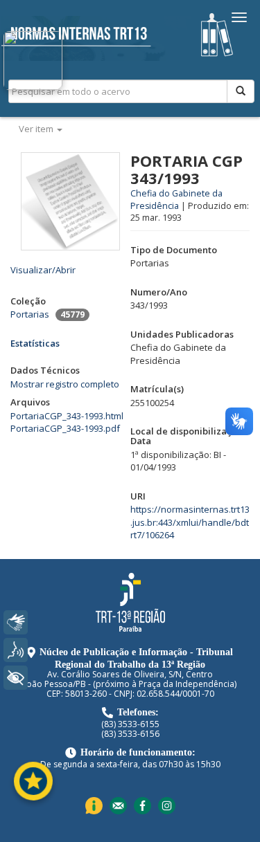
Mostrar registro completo (64, 384)
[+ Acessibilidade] (15, 678)
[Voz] (15, 650)
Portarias (29, 314)
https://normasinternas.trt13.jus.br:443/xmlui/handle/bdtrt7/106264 (190, 522)
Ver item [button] (37, 128)
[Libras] (15, 622)
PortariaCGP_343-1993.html (66, 416)
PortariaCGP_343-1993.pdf (65, 428)
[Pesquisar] (240, 91)
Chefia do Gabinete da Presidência (176, 199)
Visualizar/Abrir (43, 270)
